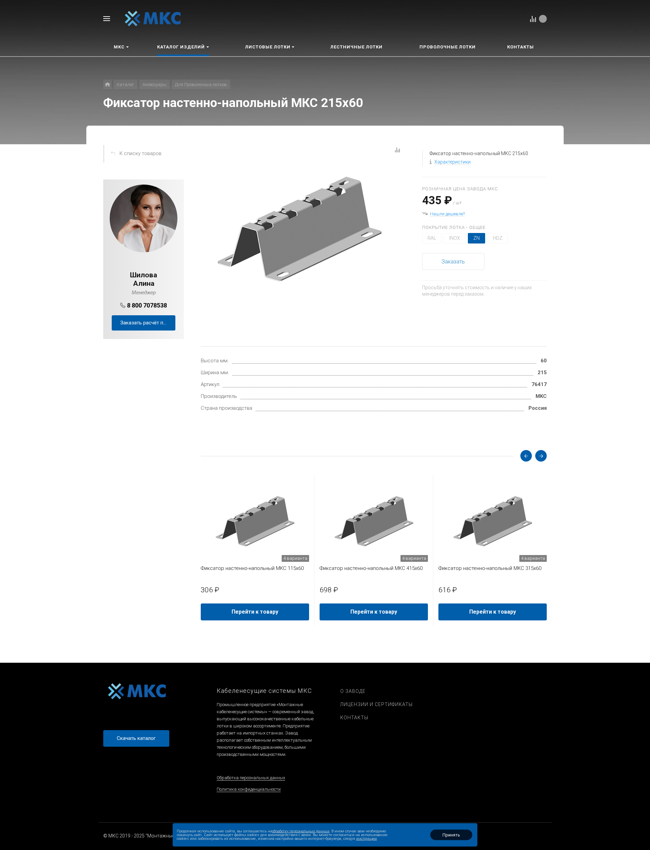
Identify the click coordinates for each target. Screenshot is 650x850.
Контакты (354, 717)
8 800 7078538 (147, 305)
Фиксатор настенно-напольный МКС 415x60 (371, 568)
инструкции (366, 838)
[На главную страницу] (153, 18)
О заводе (353, 691)
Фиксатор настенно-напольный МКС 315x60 (489, 568)
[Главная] (107, 84)
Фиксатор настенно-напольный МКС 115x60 (252, 568)
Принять (451, 834)
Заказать (453, 261)
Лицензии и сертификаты (376, 704)
